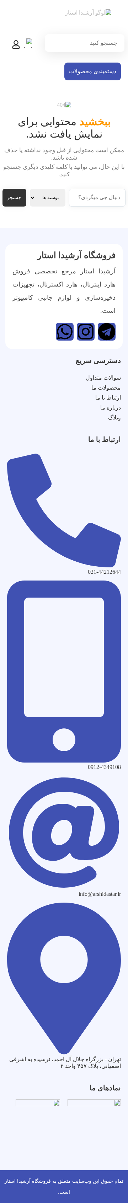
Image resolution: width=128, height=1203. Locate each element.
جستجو (14, 197)
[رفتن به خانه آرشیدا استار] (85, 22)
